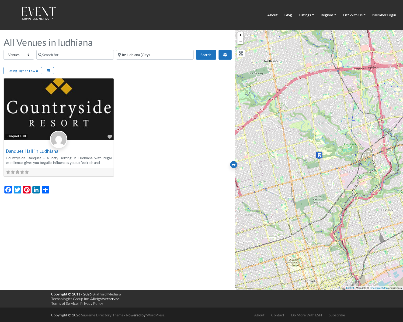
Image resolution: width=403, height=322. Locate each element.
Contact (277, 315)
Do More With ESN (306, 315)
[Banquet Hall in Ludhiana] (319, 155)
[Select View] (48, 70)
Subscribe (337, 315)
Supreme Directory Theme (102, 315)
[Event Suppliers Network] (39, 14)
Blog (288, 15)
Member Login (384, 15)
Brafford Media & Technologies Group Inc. (86, 296)
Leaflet (350, 288)
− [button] (240, 41)
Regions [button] (327, 15)
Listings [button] (305, 15)
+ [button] (240, 35)
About (272, 15)
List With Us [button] (353, 15)
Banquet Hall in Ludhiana (32, 151)
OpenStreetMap (379, 288)
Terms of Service (64, 303)
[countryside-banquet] (58, 144)
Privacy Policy (91, 303)
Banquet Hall (16, 136)
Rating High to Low (21, 71)
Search (208, 54)
